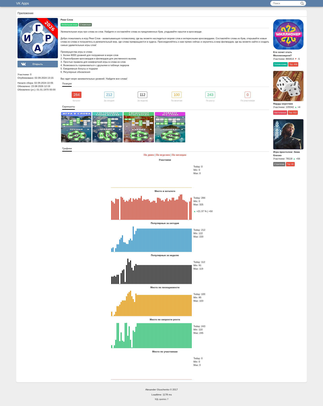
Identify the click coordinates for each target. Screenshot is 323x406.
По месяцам (179, 154)
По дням (149, 154)
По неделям (163, 154)
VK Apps (22, 3)
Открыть (37, 64)
